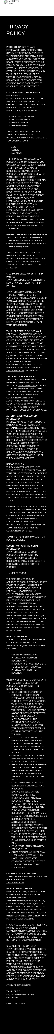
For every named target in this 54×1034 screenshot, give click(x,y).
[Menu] (48, 8)
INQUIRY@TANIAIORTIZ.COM (20, 994)
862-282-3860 (12, 997)
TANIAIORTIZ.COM (15, 56)
